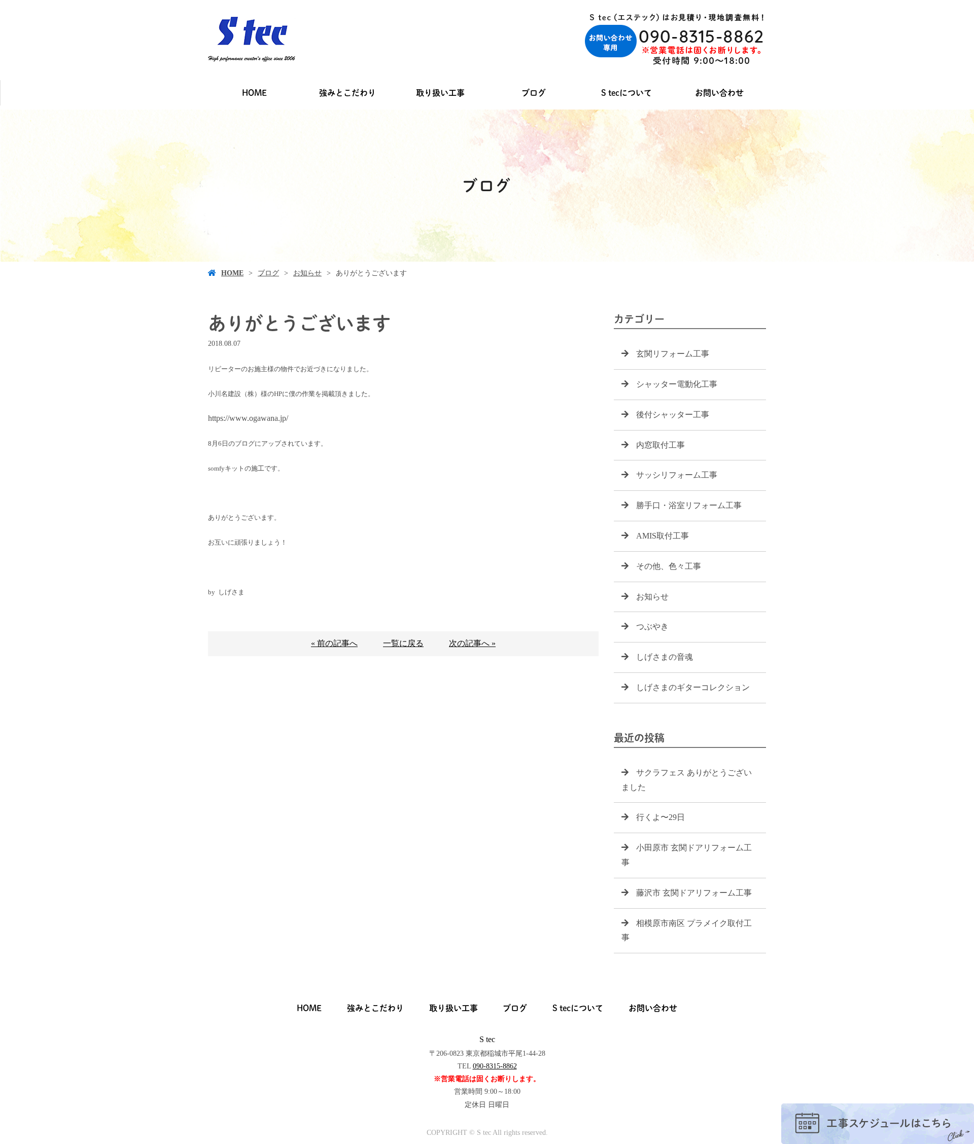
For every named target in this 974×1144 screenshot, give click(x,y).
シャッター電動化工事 (676, 384)
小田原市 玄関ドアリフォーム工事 (686, 855)
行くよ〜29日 (660, 817)
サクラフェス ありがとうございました (686, 780)
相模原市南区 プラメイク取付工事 (686, 930)
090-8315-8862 (495, 1066)
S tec (487, 1039)
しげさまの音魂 (664, 657)
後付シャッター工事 (672, 414)
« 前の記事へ (334, 643)
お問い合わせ (719, 93)
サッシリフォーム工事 (676, 475)
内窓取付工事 (660, 445)
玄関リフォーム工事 (672, 353)
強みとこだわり (347, 93)
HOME (254, 93)
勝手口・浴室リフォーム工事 (689, 505)
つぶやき (652, 626)
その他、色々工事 (668, 566)
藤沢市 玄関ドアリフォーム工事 (694, 892)
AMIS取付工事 (662, 535)
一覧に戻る (403, 643)
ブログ (533, 93)
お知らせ (307, 273)
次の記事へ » (472, 643)
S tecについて (626, 93)
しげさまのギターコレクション (693, 687)
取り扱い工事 (440, 93)
